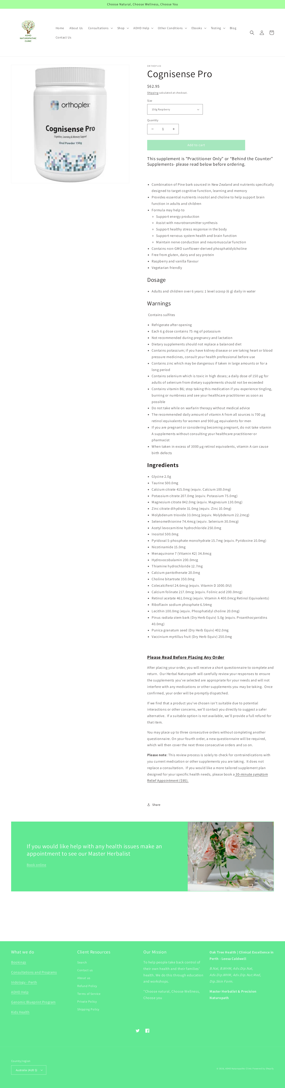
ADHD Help (19, 992)
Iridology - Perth (24, 982)
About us (83, 978)
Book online (36, 864)
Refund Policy (87, 986)
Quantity (152, 120)
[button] (100, 28)
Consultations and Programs (34, 972)
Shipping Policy (88, 1009)
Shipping (153, 92)
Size (149, 101)
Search (82, 962)
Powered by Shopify (263, 1068)
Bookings (18, 962)
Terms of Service (89, 994)
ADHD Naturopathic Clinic (238, 1068)
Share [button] (156, 805)
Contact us (85, 970)
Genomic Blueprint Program (33, 1002)
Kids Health (20, 1012)
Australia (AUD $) (26, 1070)
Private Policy (87, 1001)
